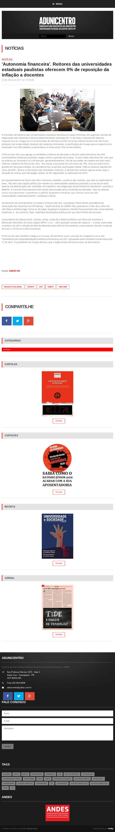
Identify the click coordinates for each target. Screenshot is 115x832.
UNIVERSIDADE (8, 783)
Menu (59, 3)
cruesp (30, 286)
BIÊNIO (25, 774)
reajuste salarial (13, 286)
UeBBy (110, 828)
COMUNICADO (41, 783)
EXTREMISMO (29, 779)
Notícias (7, 59)
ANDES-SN (14, 270)
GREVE (47, 779)
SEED (39, 779)
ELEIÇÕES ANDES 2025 (79, 783)
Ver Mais (58, 421)
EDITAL (16, 774)
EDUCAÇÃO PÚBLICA (82, 779)
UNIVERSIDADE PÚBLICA (12, 779)
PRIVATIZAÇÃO (98, 779)
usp (41, 286)
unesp (51, 286)
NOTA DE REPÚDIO (72, 774)
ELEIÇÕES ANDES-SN (25, 783)
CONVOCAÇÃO (37, 774)
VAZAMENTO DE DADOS (62, 779)
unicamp (63, 286)
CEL (51, 783)
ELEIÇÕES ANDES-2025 (99, 783)
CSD (59, 774)
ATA (12, 788)
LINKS (5, 788)
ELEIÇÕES (6, 774)
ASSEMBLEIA (50, 774)
